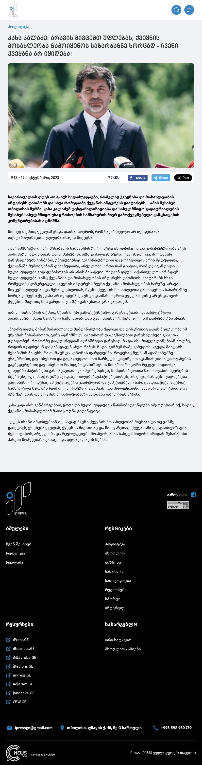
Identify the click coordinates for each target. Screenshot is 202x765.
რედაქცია (15, 553)
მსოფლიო (115, 553)
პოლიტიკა (18, 26)
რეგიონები (116, 589)
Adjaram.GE (23, 684)
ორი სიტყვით (118, 640)
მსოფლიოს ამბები (123, 649)
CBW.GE (19, 701)
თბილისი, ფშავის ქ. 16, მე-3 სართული (104, 727)
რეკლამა (14, 562)
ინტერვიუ (114, 608)
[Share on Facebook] (138, 178)
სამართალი (116, 571)
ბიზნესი (113, 562)
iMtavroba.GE (24, 657)
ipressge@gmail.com (33, 727)
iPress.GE (21, 639)
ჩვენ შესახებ (18, 544)
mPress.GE (22, 675)
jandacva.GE (23, 693)
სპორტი (112, 598)
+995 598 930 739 (176, 727)
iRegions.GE (23, 666)
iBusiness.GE (24, 648)
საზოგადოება (118, 580)
